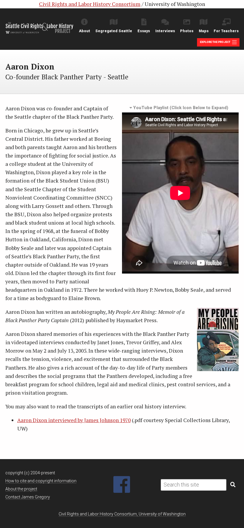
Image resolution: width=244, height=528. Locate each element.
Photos (186, 31)
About (84, 31)
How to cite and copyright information (40, 480)
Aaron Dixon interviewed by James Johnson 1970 (74, 420)
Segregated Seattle (113, 31)
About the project (21, 489)
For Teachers (226, 31)
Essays (143, 31)
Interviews (165, 31)
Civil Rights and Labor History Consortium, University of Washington (122, 514)
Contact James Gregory (27, 497)
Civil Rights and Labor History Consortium (89, 4)
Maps (204, 31)
